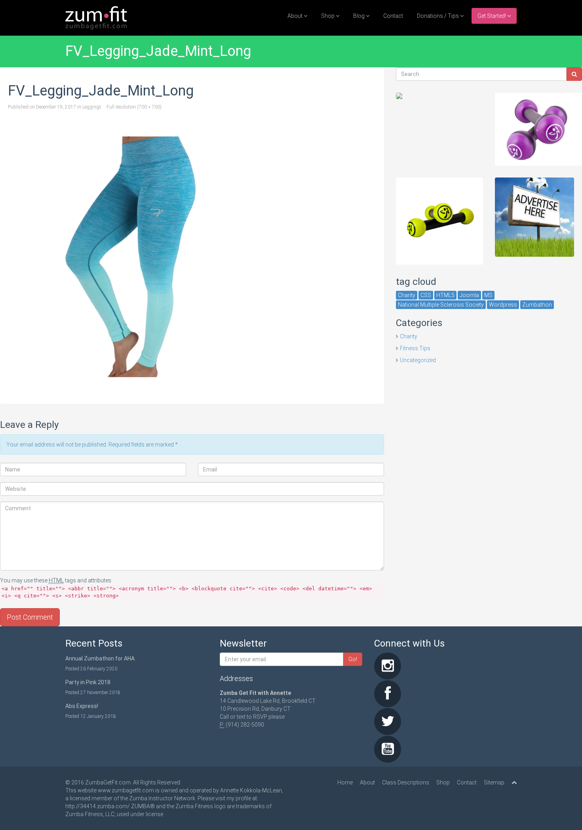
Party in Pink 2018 (87, 682)
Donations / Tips (438, 16)
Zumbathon (537, 304)
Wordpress (503, 304)
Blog (359, 16)
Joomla (469, 295)
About (295, 16)
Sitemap (494, 782)
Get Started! (492, 16)
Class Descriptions (405, 782)
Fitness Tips (415, 348)
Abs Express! (81, 706)
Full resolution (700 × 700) (134, 107)
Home (345, 782)
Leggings (91, 107)
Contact (393, 16)
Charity (406, 295)
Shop (328, 16)
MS (488, 295)
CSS (425, 295)
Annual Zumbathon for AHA (100, 658)
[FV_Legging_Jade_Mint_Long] (192, 257)
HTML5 (445, 295)
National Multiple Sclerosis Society (441, 304)
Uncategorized (418, 360)
